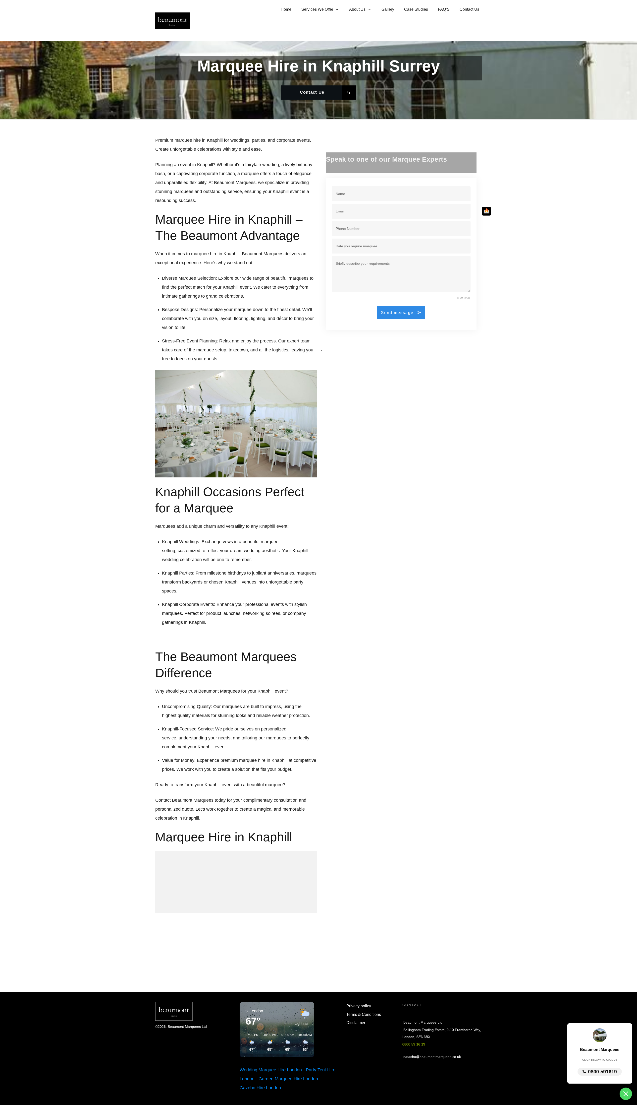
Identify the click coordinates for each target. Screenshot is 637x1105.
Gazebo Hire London (260, 1087)
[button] (250, 1042)
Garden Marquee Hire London (288, 1078)
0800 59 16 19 (413, 1044)
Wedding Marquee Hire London (271, 1069)
